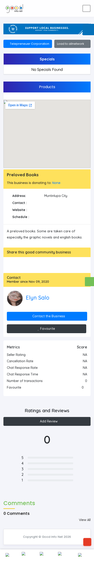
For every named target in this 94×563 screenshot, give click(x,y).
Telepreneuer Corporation (28, 44)
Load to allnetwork (71, 44)
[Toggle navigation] (86, 8)
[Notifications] (52, 8)
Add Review (48, 421)
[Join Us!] (74, 8)
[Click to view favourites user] (86, 387)
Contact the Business (48, 316)
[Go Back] (87, 542)
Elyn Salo (37, 297)
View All (85, 520)
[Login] (63, 8)
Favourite (47, 329)
